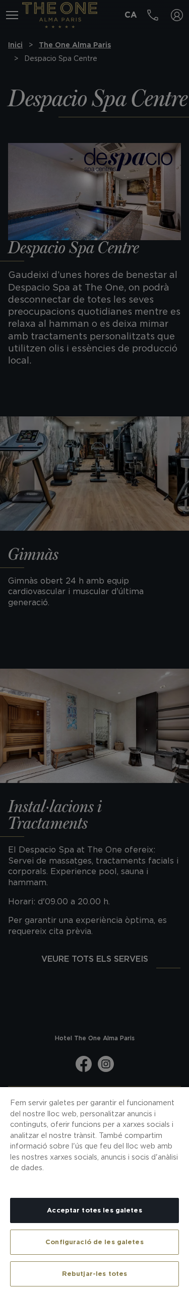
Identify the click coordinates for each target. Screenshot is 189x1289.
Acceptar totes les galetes (94, 1210)
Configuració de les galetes (94, 1242)
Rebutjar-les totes (94, 1273)
